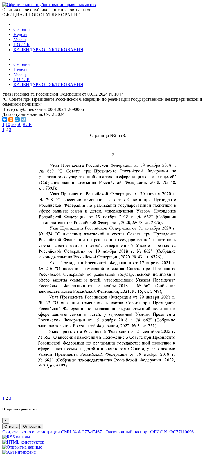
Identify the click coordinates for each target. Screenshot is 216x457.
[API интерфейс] (19, 452)
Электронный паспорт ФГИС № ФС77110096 (150, 431)
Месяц (20, 39)
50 (19, 124)
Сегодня (22, 29)
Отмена (10, 426)
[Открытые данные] (22, 447)
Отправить (32, 426)
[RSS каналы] (16, 437)
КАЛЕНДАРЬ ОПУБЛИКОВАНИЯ (48, 49)
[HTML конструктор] (23, 442)
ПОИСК (22, 44)
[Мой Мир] (17, 119)
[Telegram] (23, 119)
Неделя (20, 34)
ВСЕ (27, 124)
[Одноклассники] (11, 119)
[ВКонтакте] (4, 119)
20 (13, 124)
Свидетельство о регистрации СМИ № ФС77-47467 (52, 431)
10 (8, 124)
